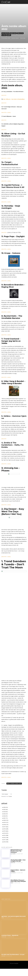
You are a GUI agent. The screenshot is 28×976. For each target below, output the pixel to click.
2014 (5, 833)
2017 (5, 826)
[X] (16, 966)
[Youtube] (19, 966)
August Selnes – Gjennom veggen (18, 870)
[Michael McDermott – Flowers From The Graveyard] (5, 853)
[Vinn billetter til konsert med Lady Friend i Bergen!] (5, 883)
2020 (5, 820)
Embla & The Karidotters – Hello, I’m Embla (12, 445)
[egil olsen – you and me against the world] (14, 908)
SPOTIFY (3, 95)
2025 (5, 809)
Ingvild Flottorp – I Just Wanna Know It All (12, 186)
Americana (13, 33)
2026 (5, 807)
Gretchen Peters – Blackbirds (9, 935)
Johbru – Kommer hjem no (13, 417)
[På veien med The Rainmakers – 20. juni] (14, 946)
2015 (5, 831)
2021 (5, 818)
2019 (5, 822)
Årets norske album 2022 (14, 783)
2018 (5, 824)
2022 (5, 816)
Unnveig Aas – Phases (10, 469)
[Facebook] (9, 966)
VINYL (9, 112)
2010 (5, 841)
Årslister (20, 33)
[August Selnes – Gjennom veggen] (5, 873)
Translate (10, 796)
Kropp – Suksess (12, 253)
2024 (5, 811)
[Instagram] (11, 966)
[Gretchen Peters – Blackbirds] (14, 927)
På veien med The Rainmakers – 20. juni (12, 954)
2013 (5, 835)
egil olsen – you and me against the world (13, 916)
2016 (5, 829)
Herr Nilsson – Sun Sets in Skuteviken (14, 99)
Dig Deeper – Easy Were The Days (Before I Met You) (12, 511)
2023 (5, 813)
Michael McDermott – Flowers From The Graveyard (17, 851)
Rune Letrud (16, 38)
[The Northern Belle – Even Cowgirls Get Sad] (5, 863)
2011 (5, 839)
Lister (4, 35)
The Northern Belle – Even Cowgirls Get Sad (18, 860)
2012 (5, 837)
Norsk (8, 35)
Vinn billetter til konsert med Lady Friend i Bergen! (18, 880)
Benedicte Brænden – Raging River (13, 286)
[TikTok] (14, 966)
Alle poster (5, 33)
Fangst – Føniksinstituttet (9, 163)
